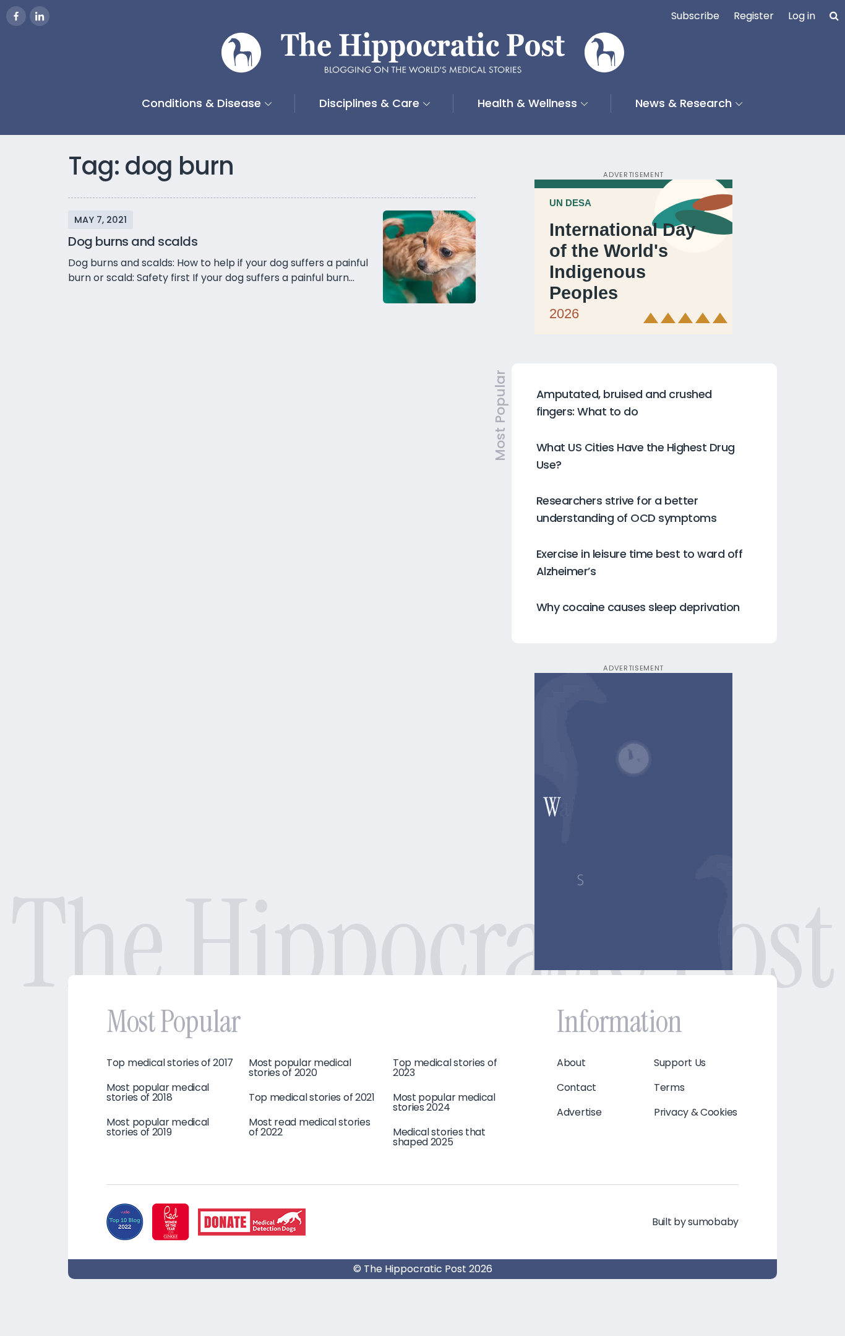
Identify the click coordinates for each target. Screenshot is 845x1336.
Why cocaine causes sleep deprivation (638, 607)
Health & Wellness (527, 103)
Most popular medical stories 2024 (444, 1103)
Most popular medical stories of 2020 (300, 1068)
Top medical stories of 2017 (169, 1063)
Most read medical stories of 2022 (310, 1127)
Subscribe (695, 16)
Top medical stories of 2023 (445, 1068)
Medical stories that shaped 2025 (439, 1137)
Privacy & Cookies (695, 1112)
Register (754, 16)
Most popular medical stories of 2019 (157, 1127)
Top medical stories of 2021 (312, 1098)
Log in (801, 16)
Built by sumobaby (695, 1222)
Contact (576, 1088)
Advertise (579, 1112)
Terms (669, 1088)
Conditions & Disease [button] (201, 103)
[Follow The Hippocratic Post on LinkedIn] (39, 16)
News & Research (683, 103)
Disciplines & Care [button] (369, 103)
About (571, 1063)
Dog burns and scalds (132, 241)
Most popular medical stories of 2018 (157, 1093)
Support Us (680, 1063)
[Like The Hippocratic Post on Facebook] (16, 16)
